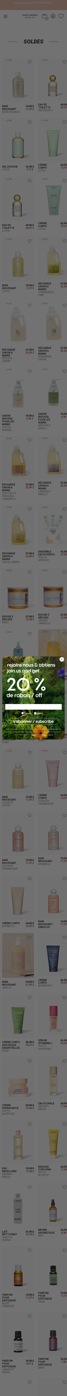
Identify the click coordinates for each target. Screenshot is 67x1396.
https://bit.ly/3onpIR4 (53, 729)
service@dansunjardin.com (47, 734)
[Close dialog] (62, 659)
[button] (33, 721)
